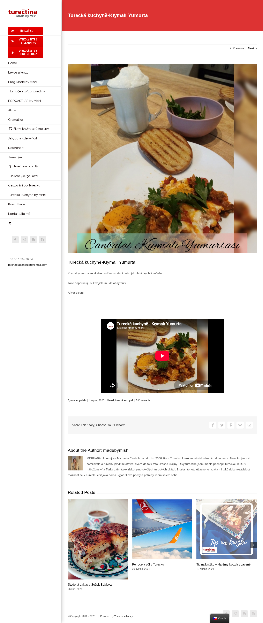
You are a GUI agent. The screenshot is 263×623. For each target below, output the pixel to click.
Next (251, 48)
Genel (110, 400)
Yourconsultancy (123, 616)
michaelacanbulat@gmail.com (27, 264)
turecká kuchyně (124, 400)
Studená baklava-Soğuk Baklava (90, 584)
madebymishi (78, 400)
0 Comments (143, 400)
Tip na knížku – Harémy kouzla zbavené (223, 564)
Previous (238, 48)
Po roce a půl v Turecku (148, 564)
